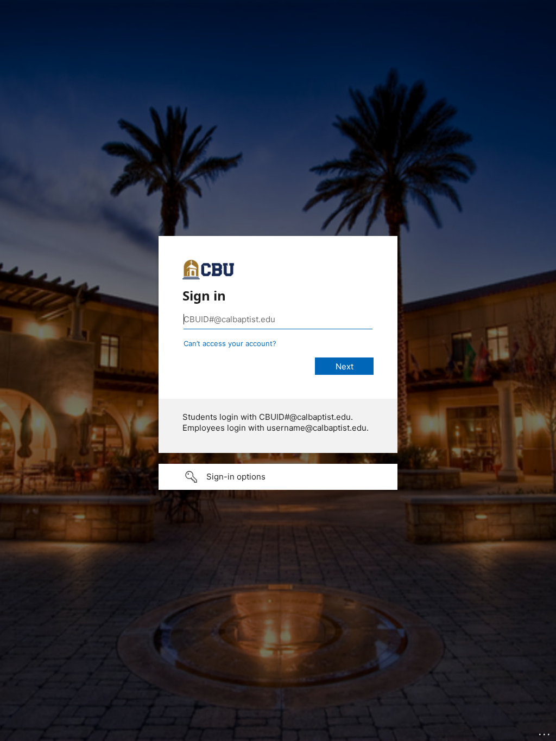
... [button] (545, 731)
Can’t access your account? (230, 343)
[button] (278, 477)
